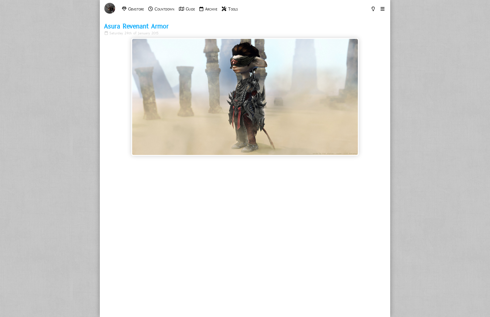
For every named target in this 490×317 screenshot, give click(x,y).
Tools (232, 9)
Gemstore (135, 9)
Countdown (163, 9)
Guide (189, 9)
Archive (210, 9)
